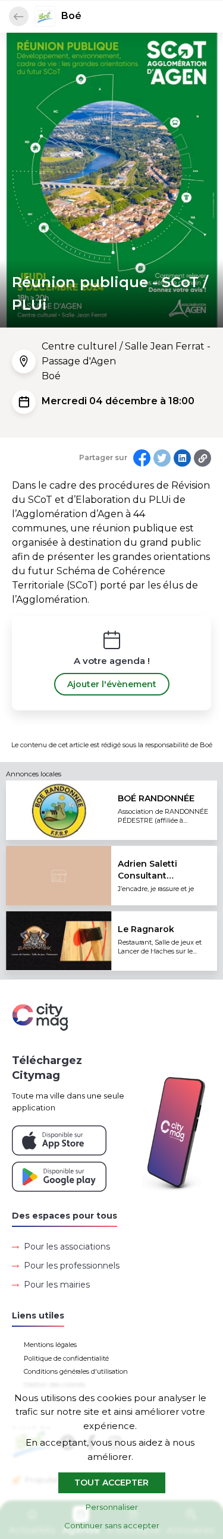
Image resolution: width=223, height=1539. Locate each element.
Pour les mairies (57, 1284)
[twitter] (162, 458)
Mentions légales (50, 1344)
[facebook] (141, 458)
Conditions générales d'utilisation (76, 1371)
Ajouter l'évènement (111, 684)
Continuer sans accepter (111, 1525)
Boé (71, 15)
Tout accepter (111, 1482)
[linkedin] (182, 458)
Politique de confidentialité (66, 1358)
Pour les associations (67, 1246)
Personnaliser (112, 1507)
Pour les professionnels (72, 1265)
